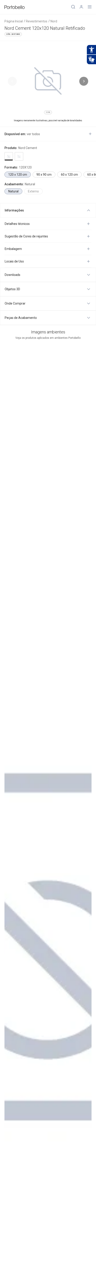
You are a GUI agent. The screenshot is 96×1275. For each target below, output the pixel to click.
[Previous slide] (12, 81)
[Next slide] (83, 81)
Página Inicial (13, 21)
